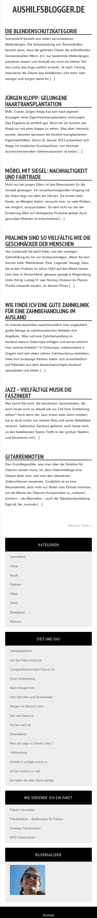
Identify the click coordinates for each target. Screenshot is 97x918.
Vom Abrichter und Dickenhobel (31, 697)
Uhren (14, 603)
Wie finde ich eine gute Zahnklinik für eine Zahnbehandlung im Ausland (47, 311)
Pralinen (15, 584)
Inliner (14, 566)
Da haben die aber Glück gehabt (32, 780)
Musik (14, 575)
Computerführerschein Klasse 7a (32, 669)
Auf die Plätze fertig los (26, 660)
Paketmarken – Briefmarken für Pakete (36, 819)
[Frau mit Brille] (27, 893)
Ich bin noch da (20, 725)
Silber (14, 594)
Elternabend (18, 734)
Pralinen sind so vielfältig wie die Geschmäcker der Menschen (48, 241)
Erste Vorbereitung (22, 678)
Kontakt (48, 915)
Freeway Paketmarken (25, 828)
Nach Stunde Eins (22, 688)
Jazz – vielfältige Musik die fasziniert (38, 393)
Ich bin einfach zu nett (25, 771)
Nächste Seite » (80, 525)
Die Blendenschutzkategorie (41, 31)
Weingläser (17, 612)
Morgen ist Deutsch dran (26, 706)
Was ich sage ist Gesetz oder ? (31, 743)
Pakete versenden (22, 810)
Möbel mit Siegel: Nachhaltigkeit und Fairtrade (46, 174)
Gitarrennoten (24, 456)
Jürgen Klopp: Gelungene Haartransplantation (36, 101)
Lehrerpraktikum (21, 651)
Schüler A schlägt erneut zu (28, 762)
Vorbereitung (18, 752)
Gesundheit (17, 557)
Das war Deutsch (21, 716)
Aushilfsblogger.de (48, 9)
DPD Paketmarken (22, 837)
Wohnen (15, 621)
